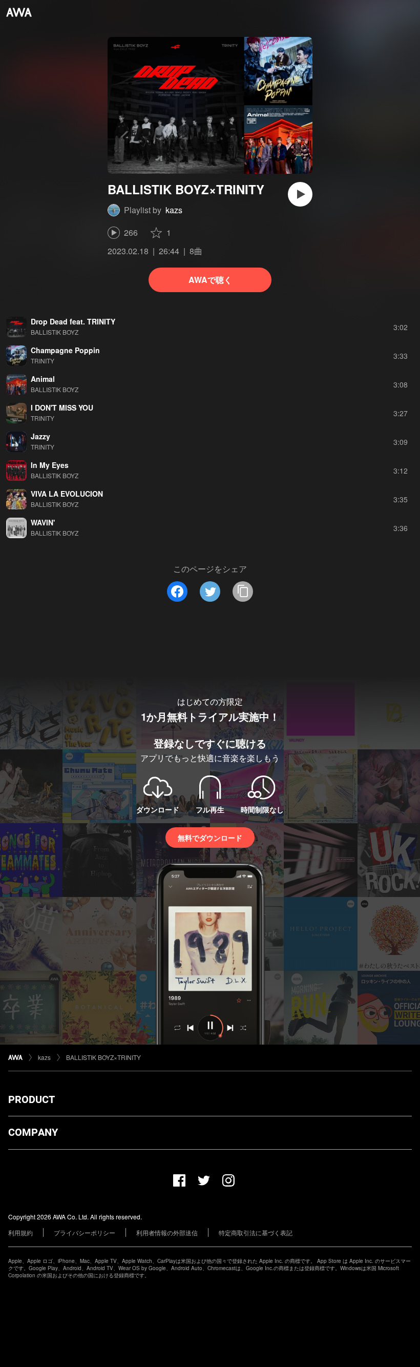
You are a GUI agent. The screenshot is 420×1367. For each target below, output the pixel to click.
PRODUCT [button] (31, 1099)
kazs (173, 210)
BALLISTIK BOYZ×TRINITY (103, 1057)
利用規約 (20, 1232)
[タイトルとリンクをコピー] (243, 591)
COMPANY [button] (33, 1132)
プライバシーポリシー (84, 1232)
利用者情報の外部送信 (167, 1232)
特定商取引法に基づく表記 (255, 1232)
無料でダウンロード (210, 837)
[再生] (300, 194)
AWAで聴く (210, 279)
